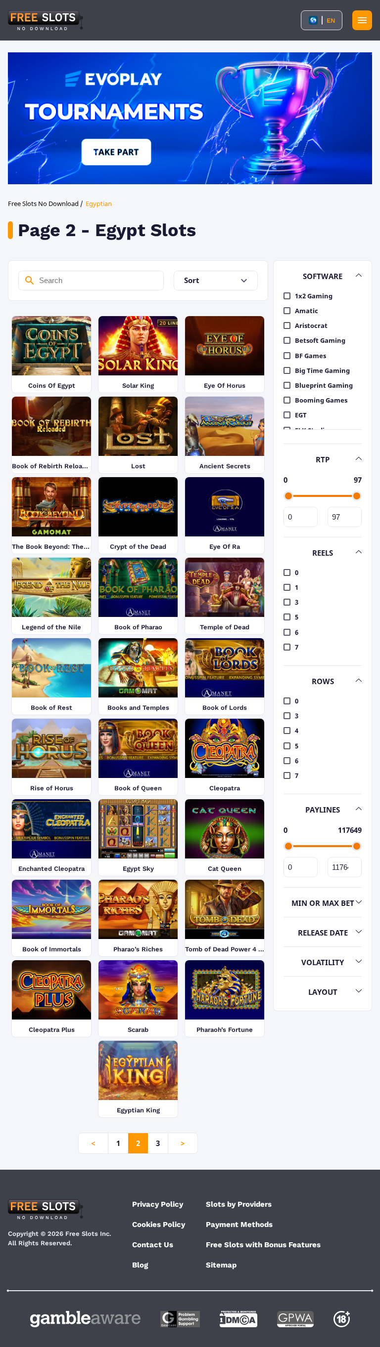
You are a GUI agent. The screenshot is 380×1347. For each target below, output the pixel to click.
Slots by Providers (239, 1204)
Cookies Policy (158, 1224)
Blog (140, 1265)
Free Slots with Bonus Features (263, 1244)
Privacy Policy (157, 1204)
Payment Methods (239, 1224)
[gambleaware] (85, 1319)
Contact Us (152, 1244)
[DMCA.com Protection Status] (238, 1319)
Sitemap (221, 1265)
